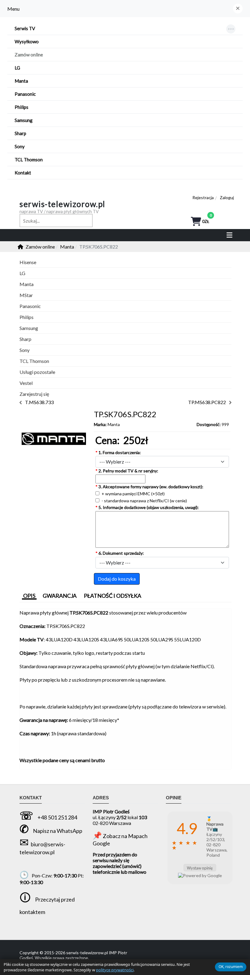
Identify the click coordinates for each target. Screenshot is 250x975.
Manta (114, 424)
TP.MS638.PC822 (207, 402)
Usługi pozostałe (37, 372)
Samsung (29, 328)
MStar (26, 295)
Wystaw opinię (200, 868)
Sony (25, 350)
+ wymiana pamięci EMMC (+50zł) (133, 493)
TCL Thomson (34, 361)
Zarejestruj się (34, 394)
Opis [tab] (29, 595)
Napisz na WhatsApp (57, 830)
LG (22, 273)
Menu (13, 9)
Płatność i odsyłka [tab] (112, 595)
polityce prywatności (115, 970)
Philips (27, 317)
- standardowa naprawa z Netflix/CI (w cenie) (144, 500)
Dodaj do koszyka (117, 579)
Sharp (25, 339)
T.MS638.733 (39, 402)
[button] (238, 8)
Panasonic (30, 306)
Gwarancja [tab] (60, 595)
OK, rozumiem (231, 966)
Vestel (26, 383)
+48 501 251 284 (57, 817)
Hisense (28, 262)
